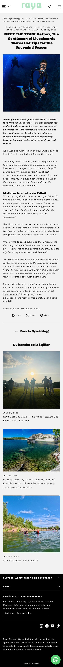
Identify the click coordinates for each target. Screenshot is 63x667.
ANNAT (7, 586)
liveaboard (26, 27)
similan (51, 27)
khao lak (11, 27)
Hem (5, 19)
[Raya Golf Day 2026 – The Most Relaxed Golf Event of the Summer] (31, 380)
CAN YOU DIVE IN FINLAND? (20, 560)
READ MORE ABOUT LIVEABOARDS (21, 308)
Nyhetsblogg (14, 19)
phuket (39, 27)
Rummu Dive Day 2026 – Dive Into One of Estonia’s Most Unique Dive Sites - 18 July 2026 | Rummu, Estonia (29, 483)
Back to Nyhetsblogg (34, 331)
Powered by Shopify (31, 663)
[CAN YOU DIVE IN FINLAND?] (31, 523)
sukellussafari (16, 30)
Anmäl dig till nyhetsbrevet (22, 596)
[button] (10, 6)
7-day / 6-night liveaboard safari (25, 245)
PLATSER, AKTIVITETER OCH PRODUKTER (27, 578)
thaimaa (33, 30)
